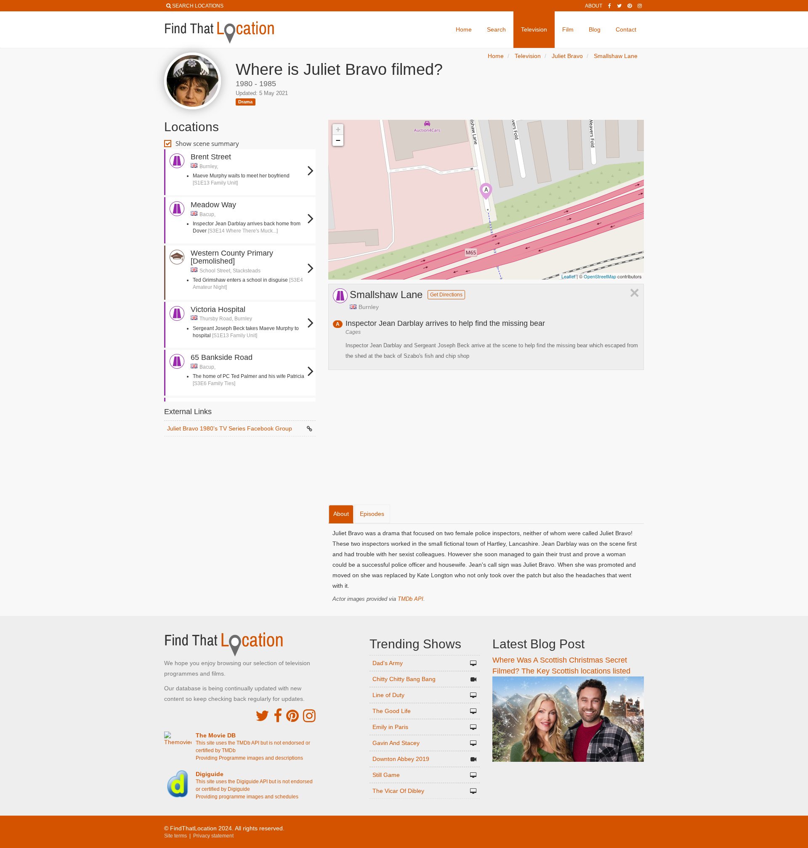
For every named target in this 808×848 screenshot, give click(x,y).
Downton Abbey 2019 (400, 759)
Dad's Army (387, 663)
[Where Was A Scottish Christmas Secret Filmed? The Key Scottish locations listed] (568, 719)
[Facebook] (609, 6)
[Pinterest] (629, 6)
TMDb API (410, 599)
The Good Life (391, 711)
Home (464, 29)
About (593, 6)
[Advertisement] (240, 462)
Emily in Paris (390, 727)
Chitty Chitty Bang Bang (404, 679)
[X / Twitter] (262, 716)
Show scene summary (207, 143)
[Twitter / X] (619, 6)
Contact (626, 29)
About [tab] (341, 513)
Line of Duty (388, 695)
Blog (595, 29)
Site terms (175, 836)
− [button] (338, 140)
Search (496, 29)
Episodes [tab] (372, 513)
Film (568, 29)
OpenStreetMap (600, 276)
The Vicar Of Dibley (398, 790)
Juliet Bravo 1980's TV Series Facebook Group (229, 428)
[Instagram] (640, 6)
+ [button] (338, 129)
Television (534, 29)
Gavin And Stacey (396, 743)
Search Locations (197, 6)
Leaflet (568, 276)
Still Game (386, 774)
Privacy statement (213, 836)
